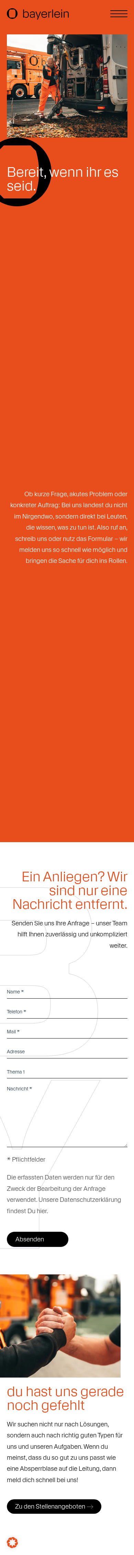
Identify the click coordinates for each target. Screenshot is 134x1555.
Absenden (29, 1239)
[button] (12, 1542)
